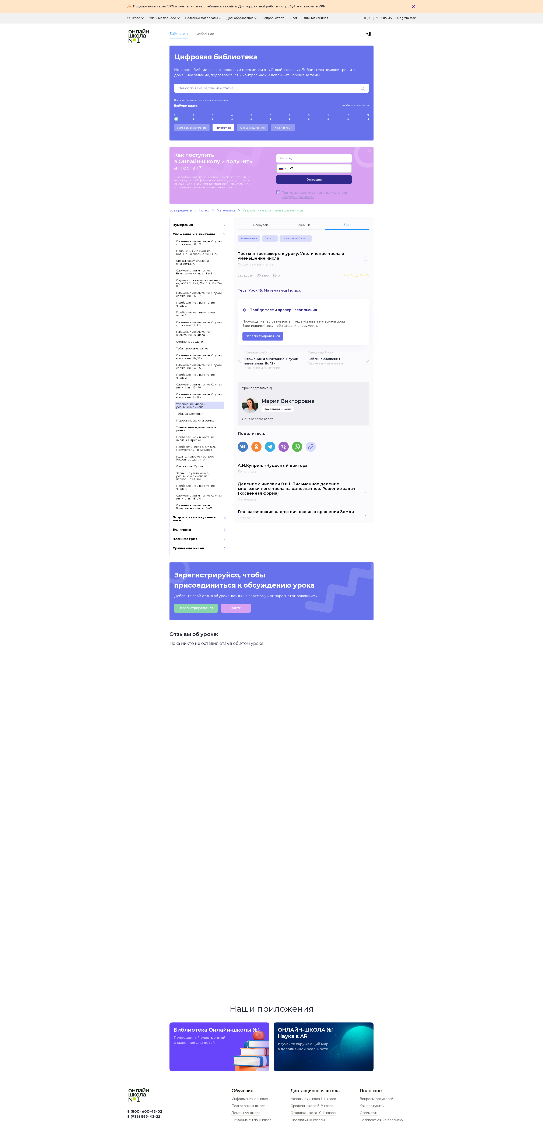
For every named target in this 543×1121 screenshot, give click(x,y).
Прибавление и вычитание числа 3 (195, 304)
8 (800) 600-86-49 (378, 18)
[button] (282, 168)
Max (413, 18)
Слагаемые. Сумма (189, 466)
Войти (236, 608)
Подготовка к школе (249, 1106)
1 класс (269, 238)
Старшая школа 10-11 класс (313, 1113)
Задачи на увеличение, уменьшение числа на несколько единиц (192, 476)
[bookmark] (365, 259)
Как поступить (372, 1106)
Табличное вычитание (192, 348)
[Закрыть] (413, 6)
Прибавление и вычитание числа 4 (195, 487)
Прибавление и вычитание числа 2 (195, 376)
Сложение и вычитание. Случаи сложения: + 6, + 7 (199, 294)
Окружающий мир (252, 127)
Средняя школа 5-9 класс (312, 1106)
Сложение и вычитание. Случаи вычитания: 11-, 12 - (199, 395)
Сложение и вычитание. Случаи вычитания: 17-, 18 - (199, 356)
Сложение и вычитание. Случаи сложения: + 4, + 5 (199, 366)
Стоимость (369, 1113)
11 (368, 115)
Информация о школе (250, 1099)
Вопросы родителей (376, 1099)
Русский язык (283, 127)
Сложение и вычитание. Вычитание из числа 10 (193, 333)
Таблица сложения (189, 413)
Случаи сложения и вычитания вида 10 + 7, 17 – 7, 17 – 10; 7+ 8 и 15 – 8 (199, 283)
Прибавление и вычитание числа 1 (195, 314)
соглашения (321, 192)
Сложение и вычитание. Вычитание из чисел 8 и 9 (194, 272)
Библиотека (178, 34)
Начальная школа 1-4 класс (313, 1099)
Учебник (303, 225)
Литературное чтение (192, 127)
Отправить (314, 179)
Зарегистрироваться (263, 336)
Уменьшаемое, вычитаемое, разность (196, 429)
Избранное (205, 34)
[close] (369, 151)
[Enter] (369, 33)
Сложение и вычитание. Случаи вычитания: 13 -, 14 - (199, 497)
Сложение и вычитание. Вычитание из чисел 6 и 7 (194, 506)
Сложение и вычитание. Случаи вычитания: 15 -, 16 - (199, 386)
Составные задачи (189, 341)
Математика (223, 127)
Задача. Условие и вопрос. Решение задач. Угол (195, 458)
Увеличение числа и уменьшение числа (190, 405)
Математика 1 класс (295, 238)
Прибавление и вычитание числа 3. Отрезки (195, 438)
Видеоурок (260, 225)
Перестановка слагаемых (195, 420)
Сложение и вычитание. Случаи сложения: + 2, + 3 (199, 323)
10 (348, 115)
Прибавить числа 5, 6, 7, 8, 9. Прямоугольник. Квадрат (196, 448)
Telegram (402, 18)
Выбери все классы (355, 105)
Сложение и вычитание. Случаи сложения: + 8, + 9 (199, 242)
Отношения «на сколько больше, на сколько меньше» (197, 252)
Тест (347, 224)
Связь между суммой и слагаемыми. (192, 262)
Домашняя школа (246, 1113)
